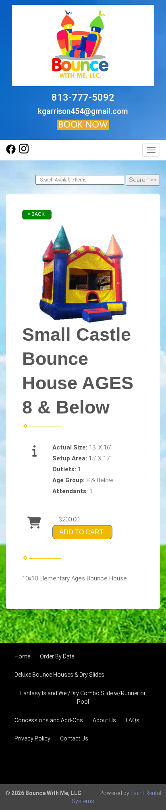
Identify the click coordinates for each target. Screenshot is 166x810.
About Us (104, 720)
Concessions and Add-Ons (49, 720)
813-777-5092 (83, 97)
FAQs (132, 720)
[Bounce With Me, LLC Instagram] (24, 152)
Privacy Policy (32, 738)
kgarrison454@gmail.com (83, 111)
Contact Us (74, 738)
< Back (36, 214)
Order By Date (57, 656)
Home (22, 656)
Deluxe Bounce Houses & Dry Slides (59, 674)
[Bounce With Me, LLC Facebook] (11, 152)
